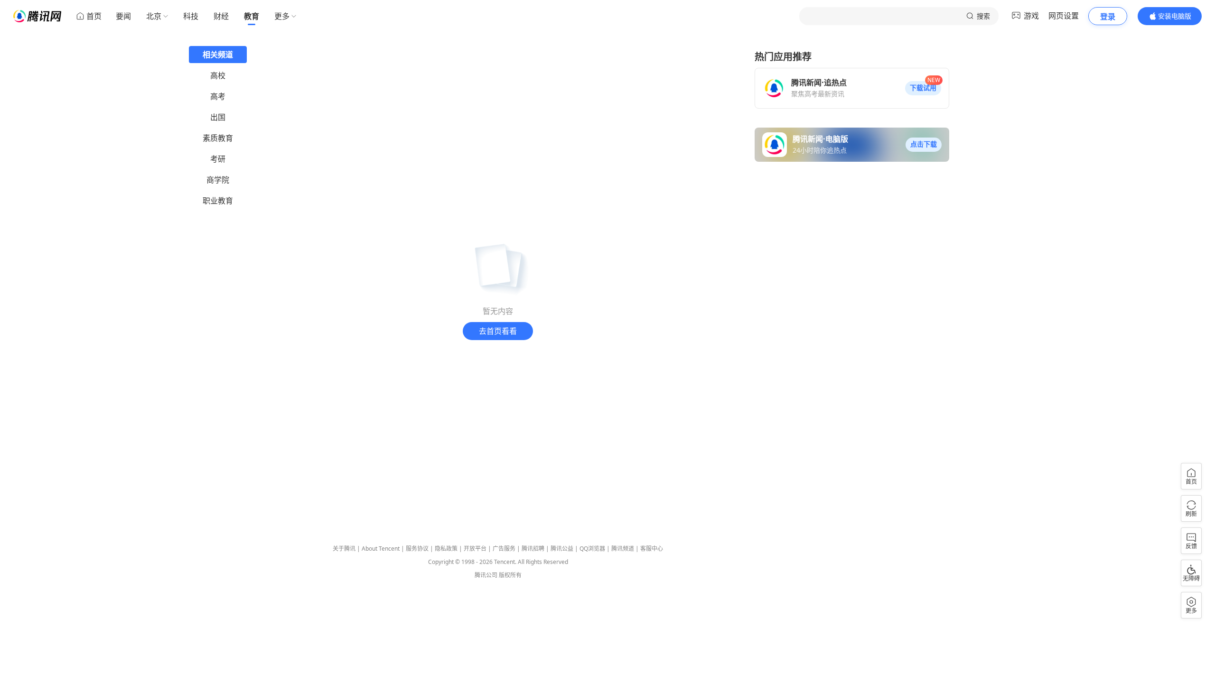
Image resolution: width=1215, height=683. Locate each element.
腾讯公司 (486, 575)
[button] (923, 88)
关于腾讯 (344, 549)
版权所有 (510, 575)
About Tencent (381, 549)
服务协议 (417, 549)
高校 (217, 75)
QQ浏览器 (592, 549)
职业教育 (218, 200)
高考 (217, 96)
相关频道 (218, 54)
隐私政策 (446, 549)
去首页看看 (498, 331)
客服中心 (651, 549)
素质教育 (218, 138)
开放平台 (475, 549)
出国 (217, 117)
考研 (217, 159)
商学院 (217, 180)
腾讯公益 (562, 549)
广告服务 (504, 549)
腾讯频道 (622, 549)
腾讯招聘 (533, 549)
